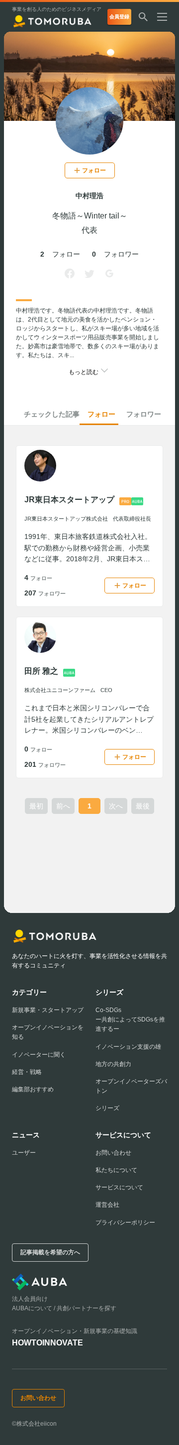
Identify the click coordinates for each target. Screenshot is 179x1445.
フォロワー (143, 414)
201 (45, 764)
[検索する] (143, 17)
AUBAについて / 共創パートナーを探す (64, 1308)
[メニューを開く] (166, 17)
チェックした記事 (52, 414)
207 (45, 593)
